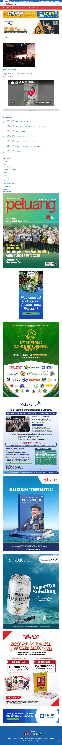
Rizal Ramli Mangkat (9, 69)
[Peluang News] (12, 4)
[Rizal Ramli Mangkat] (19, 55)
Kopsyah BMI (7, 186)
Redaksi (15, 738)
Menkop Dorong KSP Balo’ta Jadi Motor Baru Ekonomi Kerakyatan (23, 121)
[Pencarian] (58, 4)
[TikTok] (40, 734)
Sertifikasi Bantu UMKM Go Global (15, 151)
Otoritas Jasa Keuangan (10, 169)
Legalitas (21, 738)
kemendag (6, 178)
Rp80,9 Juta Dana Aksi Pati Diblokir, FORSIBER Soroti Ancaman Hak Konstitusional (27, 126)
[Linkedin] (31, 734)
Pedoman (31, 738)
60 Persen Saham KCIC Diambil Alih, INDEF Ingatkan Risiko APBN (23, 146)
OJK (5, 164)
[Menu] (4, 4)
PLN (5, 175)
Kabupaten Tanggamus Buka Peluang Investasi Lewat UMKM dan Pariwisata (30, 1)
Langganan (45, 738)
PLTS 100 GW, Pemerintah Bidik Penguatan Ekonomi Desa (21, 136)
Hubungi (52, 738)
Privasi (26, 738)
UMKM (6, 161)
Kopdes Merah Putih (9, 183)
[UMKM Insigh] (31, 27)
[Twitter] (25, 734)
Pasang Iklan (38, 738)
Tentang (10, 738)
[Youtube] (34, 734)
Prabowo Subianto (8, 180)
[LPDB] (31, 295)
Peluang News (36, 740)
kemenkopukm (7, 167)
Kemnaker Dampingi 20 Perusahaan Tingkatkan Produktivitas (21, 141)
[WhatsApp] (37, 734)
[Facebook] (22, 734)
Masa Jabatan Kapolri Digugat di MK (15, 131)
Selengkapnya (31, 110)
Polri (5, 172)
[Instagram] (28, 734)
